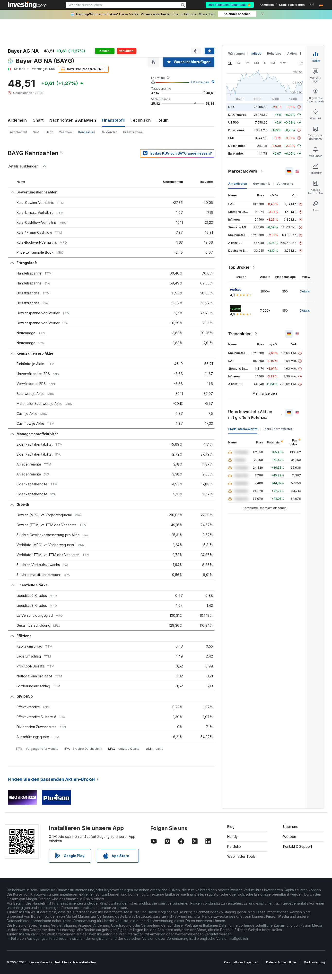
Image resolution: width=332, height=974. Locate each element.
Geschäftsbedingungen (241, 962)
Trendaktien (240, 333)
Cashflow (65, 132)
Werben (289, 836)
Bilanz (48, 132)
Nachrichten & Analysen (72, 120)
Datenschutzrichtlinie (281, 962)
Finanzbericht (17, 132)
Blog (231, 826)
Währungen (236, 53)
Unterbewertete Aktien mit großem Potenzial (250, 414)
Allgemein (17, 120)
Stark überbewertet (277, 429)
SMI (231, 138)
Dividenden (109, 132)
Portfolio (234, 846)
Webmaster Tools (241, 856)
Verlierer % (285, 183)
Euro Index (236, 153)
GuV (36, 132)
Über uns (290, 826)
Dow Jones (236, 130)
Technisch (141, 120)
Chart (38, 120)
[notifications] (312, 4)
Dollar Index (236, 146)
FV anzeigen (200, 82)
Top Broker (239, 267)
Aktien (292, 53)
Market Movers (242, 171)
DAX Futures (237, 115)
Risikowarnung (314, 962)
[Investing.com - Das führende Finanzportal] (27, 4)
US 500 (233, 122)
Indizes (256, 53)
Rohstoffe (274, 53)
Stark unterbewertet (242, 429)
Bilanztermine (133, 132)
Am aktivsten (237, 183)
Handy (232, 836)
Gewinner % (262, 183)
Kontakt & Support (297, 846)
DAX (231, 107)
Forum (162, 120)
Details (305, 291)
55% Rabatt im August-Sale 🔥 (230, 5)
